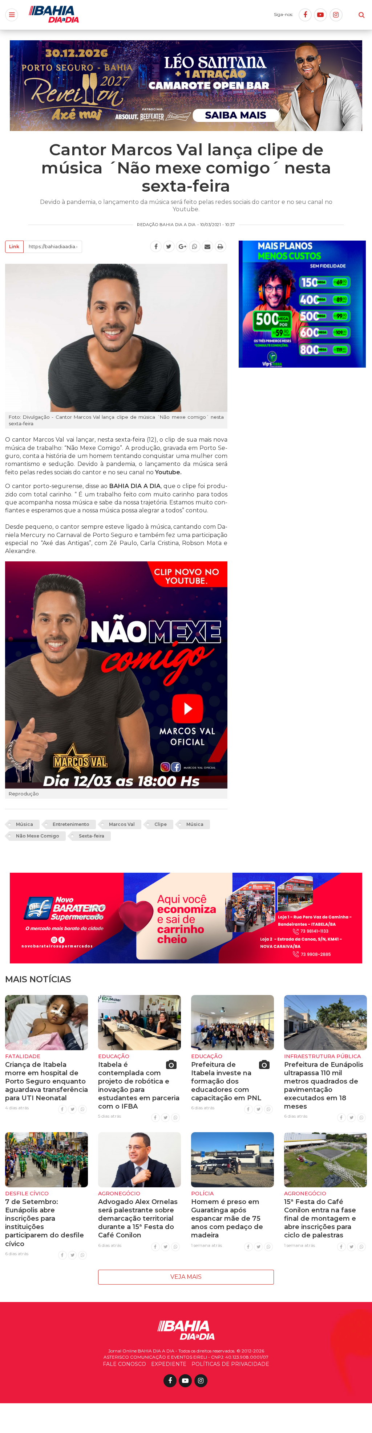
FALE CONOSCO (124, 1364)
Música (24, 824)
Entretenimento (71, 824)
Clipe (160, 824)
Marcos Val (122, 824)
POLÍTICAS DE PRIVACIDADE (230, 1364)
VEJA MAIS (186, 1276)
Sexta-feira (91, 836)
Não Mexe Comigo (37, 836)
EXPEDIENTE (168, 1364)
